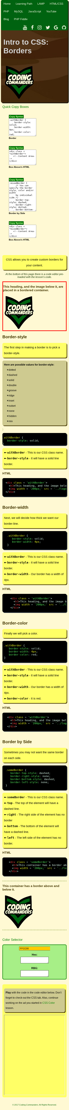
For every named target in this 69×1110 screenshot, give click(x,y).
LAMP (41, 3)
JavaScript (34, 11)
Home (7, 3)
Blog (6, 19)
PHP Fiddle (20, 19)
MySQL (18, 11)
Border (12, 138)
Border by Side (17, 213)
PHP (6, 11)
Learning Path (24, 3)
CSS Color (48, 1002)
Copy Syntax (16, 116)
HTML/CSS (56, 3)
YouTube (51, 11)
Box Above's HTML (19, 167)
